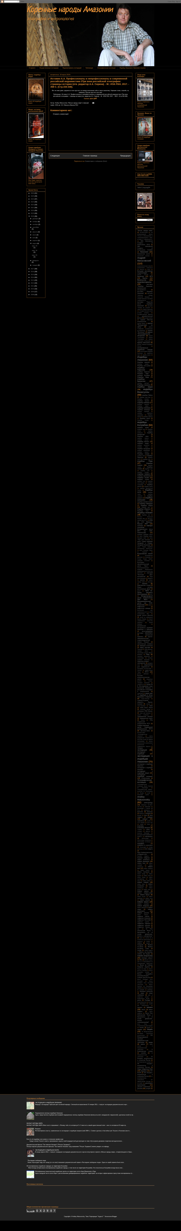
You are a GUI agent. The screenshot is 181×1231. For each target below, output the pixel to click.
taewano (139, 1007)
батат (148, 269)
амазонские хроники (143, 255)
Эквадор (140, 748)
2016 (32, 271)
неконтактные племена (145, 644)
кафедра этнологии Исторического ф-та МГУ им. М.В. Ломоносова (145, 529)
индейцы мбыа (142, 446)
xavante (143, 1053)
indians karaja (141, 873)
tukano (148, 1027)
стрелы (148, 704)
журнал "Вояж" (141, 323)
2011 (32, 286)
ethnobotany (149, 836)
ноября (35, 221)
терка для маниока (145, 713)
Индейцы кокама (143, 420)
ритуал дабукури (143, 673)
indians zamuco (142, 914)
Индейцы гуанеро (143, 399)
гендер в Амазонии (148, 309)
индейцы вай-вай (143, 383)
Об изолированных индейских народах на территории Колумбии (47, 1166)
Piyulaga (147, 1000)
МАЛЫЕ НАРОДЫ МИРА (35, 1123)
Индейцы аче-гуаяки (143, 365)
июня (34, 235)
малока (142, 580)
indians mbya (141, 884)
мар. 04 (34, 255)
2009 (32, 291)
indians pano (147, 889)
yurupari (148, 1088)
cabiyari (150, 817)
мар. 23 (34, 246)
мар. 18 (34, 250)
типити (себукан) (143, 714)
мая (34, 237)
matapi (139, 950)
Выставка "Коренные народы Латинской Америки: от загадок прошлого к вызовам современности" (145, 297)
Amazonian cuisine (143, 794)
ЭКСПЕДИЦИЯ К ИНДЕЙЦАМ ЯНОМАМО (48, 1102)
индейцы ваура (145, 387)
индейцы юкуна (147, 505)
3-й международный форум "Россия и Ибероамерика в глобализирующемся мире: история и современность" (145, 236)
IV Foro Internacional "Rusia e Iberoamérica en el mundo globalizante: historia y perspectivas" (145, 932)
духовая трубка (148, 318)
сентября (35, 227)
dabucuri (148, 831)
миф (149, 604)
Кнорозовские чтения (145, 553)
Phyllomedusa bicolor (143, 998)
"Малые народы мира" (145, 230)
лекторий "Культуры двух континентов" (145, 574)
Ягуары (142, 793)
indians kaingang (148, 868)
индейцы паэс (147, 459)
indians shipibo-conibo (145, 893)
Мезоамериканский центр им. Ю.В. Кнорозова (145, 603)
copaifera (139, 829)
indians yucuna (143, 913)
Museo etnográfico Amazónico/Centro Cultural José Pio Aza (145, 975)
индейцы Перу (145, 461)
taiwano (150, 1007)
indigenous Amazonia (143, 918)
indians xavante (143, 904)
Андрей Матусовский (144, 259)
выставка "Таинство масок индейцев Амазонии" (145, 303)
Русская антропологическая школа (143, 677)
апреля (35, 240)
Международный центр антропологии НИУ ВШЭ (145, 597)
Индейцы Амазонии (142, 358)
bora (145, 815)
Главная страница (90, 156)
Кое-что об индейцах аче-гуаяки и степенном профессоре (45, 1139)
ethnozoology (145, 838)
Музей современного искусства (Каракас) (145, 620)
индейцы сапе (149, 468)
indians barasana (143, 861)
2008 (32, 294)
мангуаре (150, 581)
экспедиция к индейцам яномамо (145, 775)
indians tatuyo (145, 894)
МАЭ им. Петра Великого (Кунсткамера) (145, 592)
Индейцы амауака (143, 362)
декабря (35, 218)
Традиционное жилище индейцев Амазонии (49, 1113)
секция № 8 (140, 684)
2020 (32, 210)
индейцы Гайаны (147, 395)
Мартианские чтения (144, 585)
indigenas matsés (143, 916)
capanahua (140, 821)
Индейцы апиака (143, 364)
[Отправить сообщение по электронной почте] (93, 103)
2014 (32, 277)
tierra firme (142, 1024)
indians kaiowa (145, 870)
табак (151, 706)
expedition (140, 843)
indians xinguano (143, 906)
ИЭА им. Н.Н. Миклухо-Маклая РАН (66, 105)
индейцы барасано (143, 372)
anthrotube (147, 806)
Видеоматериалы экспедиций (72, 68)
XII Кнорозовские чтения (144, 1062)
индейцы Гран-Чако (145, 397)
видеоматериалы (144, 282)
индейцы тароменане (144, 476)
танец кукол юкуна (146, 707)
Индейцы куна (141, 429)
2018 (32, 216)
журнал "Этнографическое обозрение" (145, 333)
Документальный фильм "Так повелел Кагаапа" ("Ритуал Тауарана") (48, 1144)
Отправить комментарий (60, 114)
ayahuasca (147, 810)
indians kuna (147, 875)
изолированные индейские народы (145, 348)
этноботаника (145, 778)
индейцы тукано (143, 479)
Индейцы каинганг (143, 404)
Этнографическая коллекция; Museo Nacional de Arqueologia (145, 786)
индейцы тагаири (143, 472)
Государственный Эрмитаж (145, 314)
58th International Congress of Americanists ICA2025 (145, 248)
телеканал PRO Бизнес (145, 711)
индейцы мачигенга (143, 445)
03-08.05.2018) (144, 232)
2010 (32, 289)
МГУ (151, 594)
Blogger (114, 1216)
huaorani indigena (143, 856)
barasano (150, 812)
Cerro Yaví (150, 822)
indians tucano (141, 896)
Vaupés (150, 1029)
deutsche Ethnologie (143, 833)
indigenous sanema (143, 921)
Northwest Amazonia (146, 991)
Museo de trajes (141, 968)
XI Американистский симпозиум (145, 1054)
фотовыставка (145, 731)
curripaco (139, 831)
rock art (151, 1002)
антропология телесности (145, 267)
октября (35, 224)
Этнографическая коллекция (106, 68)
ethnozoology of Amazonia (144, 840)
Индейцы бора (143, 377)
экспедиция (142, 750)
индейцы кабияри (143, 402)
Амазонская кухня (143, 254)
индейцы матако (142, 440)
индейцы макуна (143, 438)
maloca (139, 943)
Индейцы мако (143, 436)
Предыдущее (125, 156)
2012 (32, 283)
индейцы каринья (148, 416)
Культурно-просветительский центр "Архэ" (143, 564)
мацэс (139, 590)
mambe (148, 943)
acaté (148, 793)
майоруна (150, 578)
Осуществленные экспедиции (48, 68)
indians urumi (149, 898)
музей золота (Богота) (145, 615)
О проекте (32, 68)
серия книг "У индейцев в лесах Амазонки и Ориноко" (145, 695)
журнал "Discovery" (143, 342)
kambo (148, 941)
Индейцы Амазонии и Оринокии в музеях (133, 68)
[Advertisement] (90, 134)
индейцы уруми (148, 486)
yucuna (139, 1088)
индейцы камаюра (143, 408)
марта (34, 243)
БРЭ (151, 276)
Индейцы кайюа (142, 406)
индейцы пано (141, 455)
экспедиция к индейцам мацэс (145, 772)
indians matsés (142, 882)
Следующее (55, 156)
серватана (140, 693)
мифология (140, 606)
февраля (35, 260)
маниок (144, 583)
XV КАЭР (139, 1083)
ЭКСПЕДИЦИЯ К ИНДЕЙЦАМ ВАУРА (47, 1150)
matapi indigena (148, 950)
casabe (149, 820)
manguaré (140, 945)
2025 (32, 196)
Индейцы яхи (146, 515)
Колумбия (148, 557)
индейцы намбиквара (143, 450)
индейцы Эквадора (146, 503)
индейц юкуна (147, 355)
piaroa (139, 1000)
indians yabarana (141, 907)
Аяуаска (142, 269)
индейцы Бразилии (141, 380)
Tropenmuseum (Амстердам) (145, 1025)
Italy (138, 929)
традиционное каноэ (146, 718)
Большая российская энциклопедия (145, 272)
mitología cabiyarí (147, 958)
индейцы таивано (143, 474)
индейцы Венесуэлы (145, 390)
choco (148, 824)
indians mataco (147, 880)
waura (143, 1044)
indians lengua (141, 877)
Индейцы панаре (143, 454)
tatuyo (143, 1009)
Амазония (144, 252)
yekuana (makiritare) (143, 1087)
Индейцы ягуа (142, 511)
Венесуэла (141, 280)
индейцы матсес (143, 441)
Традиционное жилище (145, 716)
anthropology (148, 802)
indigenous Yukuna (143, 927)
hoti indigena (149, 849)
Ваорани (38, 1129)
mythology (150, 989)
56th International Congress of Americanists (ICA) (145, 242)
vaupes (139, 1029)
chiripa (141, 824)
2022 (32, 204)
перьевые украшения (143, 656)
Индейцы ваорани (143, 385)
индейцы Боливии (143, 375)
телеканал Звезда (145, 709)
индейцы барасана (141, 369)
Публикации (89, 68)
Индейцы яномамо (145, 513)
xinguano (144, 1071)
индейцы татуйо (143, 477)
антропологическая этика (144, 266)
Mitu (140, 960)
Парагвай (139, 649)
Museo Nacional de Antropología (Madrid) (145, 986)
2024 (32, 199)
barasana (140, 812)
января (35, 265)
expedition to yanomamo (145, 845)
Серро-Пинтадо (145, 698)
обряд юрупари (145, 647)
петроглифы (140, 658)
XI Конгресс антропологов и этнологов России (145, 1058)
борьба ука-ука (142, 274)
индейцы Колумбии (142, 423)
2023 (32, 202)
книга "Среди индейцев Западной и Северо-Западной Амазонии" (145, 543)
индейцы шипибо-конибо (145, 502)
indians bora (141, 863)
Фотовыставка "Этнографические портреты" (142, 734)
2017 (32, 269)
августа (35, 232)
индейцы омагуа (142, 452)
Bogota (148, 813)
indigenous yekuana (143, 925)
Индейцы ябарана (143, 509)
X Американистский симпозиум (145, 1047)
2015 (32, 274)
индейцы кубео (143, 427)
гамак (138, 309)
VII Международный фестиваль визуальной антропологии (145, 1033)
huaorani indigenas (143, 858)
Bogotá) (139, 815)
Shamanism (143, 1003)
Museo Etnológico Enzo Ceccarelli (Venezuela (145, 982)
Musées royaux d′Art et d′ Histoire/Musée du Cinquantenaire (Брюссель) (145, 961)
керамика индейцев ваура (145, 534)
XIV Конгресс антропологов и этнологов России (145, 1074)
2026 (32, 193)
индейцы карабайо (143, 411)
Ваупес (145, 278)
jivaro (141, 937)
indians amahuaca (143, 859)
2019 (32, 213)
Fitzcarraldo (143, 847)
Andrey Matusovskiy (143, 798)
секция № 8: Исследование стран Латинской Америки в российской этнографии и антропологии (145, 688)
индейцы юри (146, 507)
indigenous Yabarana (143, 923)
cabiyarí (145, 819)
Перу (147, 654)
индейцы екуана (143, 401)
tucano (142, 1027)
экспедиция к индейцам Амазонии (145, 759)
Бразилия (140, 276)
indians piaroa (143, 891)
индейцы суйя (145, 470)
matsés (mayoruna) (145, 956)
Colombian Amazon (143, 827)
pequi (142, 993)
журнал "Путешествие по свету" (145, 325)
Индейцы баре (143, 373)
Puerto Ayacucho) (141, 1002)
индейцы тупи (141, 481)
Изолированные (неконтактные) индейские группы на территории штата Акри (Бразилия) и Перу (65, 1171)
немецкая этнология (146, 645)
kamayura (139, 941)
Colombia (140, 826)
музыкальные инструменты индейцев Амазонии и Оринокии (145, 627)
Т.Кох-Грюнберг (141, 705)
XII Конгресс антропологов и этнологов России (145, 1065)
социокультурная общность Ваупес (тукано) (145, 702)
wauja (151, 1042)
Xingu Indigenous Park (145, 1069)
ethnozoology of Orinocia (144, 841)
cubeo (148, 829)
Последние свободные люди (37, 1160)
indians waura (143, 902)
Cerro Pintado (141, 822)
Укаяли (143, 720)
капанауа (140, 525)
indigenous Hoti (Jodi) (144, 920)
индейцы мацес (143, 443)
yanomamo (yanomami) (145, 1084)
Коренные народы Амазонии (70, 10)
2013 (32, 280)
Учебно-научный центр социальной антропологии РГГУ (145, 727)
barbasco (141, 813)
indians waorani (145, 900)
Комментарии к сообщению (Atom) (96, 161)
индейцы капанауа (143, 409)
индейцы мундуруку (143, 448)
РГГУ (147, 672)
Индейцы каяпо (145, 418)
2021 (32, 207)
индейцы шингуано (145, 499)
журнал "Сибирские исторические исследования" (145, 328)
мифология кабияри (143, 608)
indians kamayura (143, 872)
